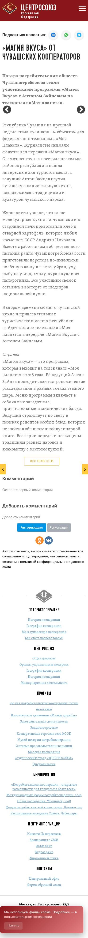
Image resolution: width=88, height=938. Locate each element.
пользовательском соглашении (28, 917)
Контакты (44, 869)
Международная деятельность (44, 683)
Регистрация (59, 527)
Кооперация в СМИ (44, 840)
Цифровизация (44, 764)
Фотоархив (44, 846)
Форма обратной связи (44, 885)
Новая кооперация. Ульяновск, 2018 (44, 801)
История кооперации (44, 620)
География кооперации (44, 626)
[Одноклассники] (39, 540)
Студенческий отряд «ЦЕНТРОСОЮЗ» (44, 758)
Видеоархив (44, 852)
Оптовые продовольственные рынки (44, 746)
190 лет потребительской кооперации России (44, 703)
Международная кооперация (44, 632)
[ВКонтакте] (49, 540)
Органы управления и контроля (44, 665)
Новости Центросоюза (44, 834)
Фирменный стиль (44, 858)
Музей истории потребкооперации (44, 740)
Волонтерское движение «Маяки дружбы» (44, 716)
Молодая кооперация (44, 752)
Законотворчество (44, 728)
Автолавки (44, 709)
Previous (7, 110)
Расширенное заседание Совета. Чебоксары (44, 814)
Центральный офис (44, 879)
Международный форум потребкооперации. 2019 (43, 795)
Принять (13, 925)
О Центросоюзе (44, 659)
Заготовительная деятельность (44, 722)
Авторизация (32, 527)
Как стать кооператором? (44, 638)
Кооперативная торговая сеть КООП (44, 734)
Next (81, 110)
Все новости (42, 461)
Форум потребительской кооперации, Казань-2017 (44, 807)
